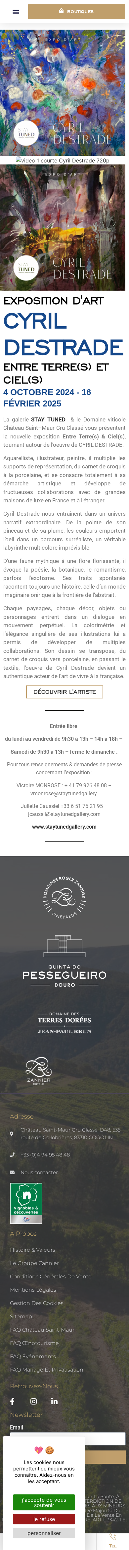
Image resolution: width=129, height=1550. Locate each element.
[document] (64, 775)
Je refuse (44, 1519)
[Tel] (112, 1536)
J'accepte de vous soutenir (44, 1502)
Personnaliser (44, 1533)
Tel (112, 1546)
